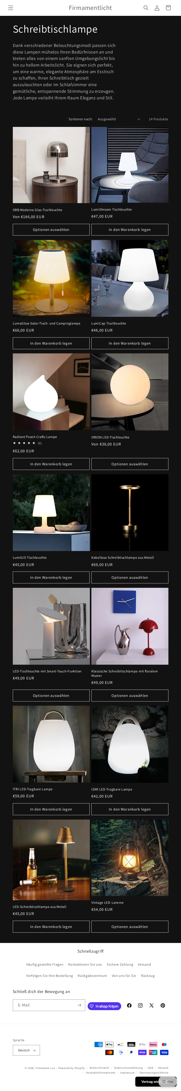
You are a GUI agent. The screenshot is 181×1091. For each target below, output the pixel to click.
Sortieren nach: (81, 119)
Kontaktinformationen (100, 1072)
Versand (163, 1068)
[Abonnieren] (79, 1005)
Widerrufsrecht (99, 1068)
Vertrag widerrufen (155, 1082)
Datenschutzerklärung (128, 1068)
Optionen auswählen (51, 229)
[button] (10, 7)
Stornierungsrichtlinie (154, 1072)
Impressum (127, 1072)
